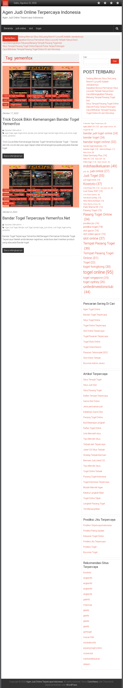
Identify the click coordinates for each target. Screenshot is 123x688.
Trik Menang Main (91, 509)
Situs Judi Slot (90, 385)
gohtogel (87, 632)
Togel (89, 262)
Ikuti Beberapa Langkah (94, 423)
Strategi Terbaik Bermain (94, 455)
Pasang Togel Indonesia (94, 476)
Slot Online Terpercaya (93, 331)
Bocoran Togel (90, 552)
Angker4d (88, 130)
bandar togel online (55, 133)
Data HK (88, 159)
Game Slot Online (91, 401)
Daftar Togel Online (92, 428)
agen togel (9, 133)
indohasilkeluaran (100, 166)
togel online (66, 227)
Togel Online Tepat (91, 498)
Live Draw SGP (93, 191)
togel (38, 28)
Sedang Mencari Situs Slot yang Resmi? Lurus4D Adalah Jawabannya (50, 37)
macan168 (88, 637)
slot (31, 28)
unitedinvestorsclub (98, 289)
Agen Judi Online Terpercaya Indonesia (41, 12)
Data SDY (100, 159)
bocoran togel (90, 149)
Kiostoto (92, 184)
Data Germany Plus (95, 155)
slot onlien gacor (94, 234)
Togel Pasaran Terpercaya (95, 336)
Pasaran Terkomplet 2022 (95, 352)
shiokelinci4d (89, 642)
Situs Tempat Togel (92, 379)
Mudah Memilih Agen (93, 487)
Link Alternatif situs (92, 433)
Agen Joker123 (33, 190)
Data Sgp (89, 162)
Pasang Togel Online (97, 217)
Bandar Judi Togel (25, 227)
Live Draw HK (91, 188)
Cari (85, 57)
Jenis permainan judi (93, 406)
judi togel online (91, 180)
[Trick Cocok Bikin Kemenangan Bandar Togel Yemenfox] (40, 87)
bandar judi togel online (100, 133)
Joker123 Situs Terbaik (94, 449)
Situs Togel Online (91, 320)
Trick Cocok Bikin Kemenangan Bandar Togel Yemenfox (40, 121)
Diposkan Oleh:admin (12, 130)
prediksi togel (93, 226)
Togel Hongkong (43, 199)
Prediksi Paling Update (93, 531)
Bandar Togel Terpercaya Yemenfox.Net (36, 218)
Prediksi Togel (89, 547)
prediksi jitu (91, 223)
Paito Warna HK (93, 207)
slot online (94, 238)
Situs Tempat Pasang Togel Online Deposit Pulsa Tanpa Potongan (33, 46)
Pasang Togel (20, 100)
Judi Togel (8, 100)
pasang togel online (92, 648)
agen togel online (20, 133)
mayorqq (87, 605)
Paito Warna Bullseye (93, 201)
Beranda (8, 28)
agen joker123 (91, 127)
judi (86, 172)
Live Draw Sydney (91, 195)
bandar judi (32, 133)
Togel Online (16, 105)
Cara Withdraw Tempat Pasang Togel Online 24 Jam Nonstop (31, 49)
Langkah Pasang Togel (94, 503)
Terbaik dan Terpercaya (94, 444)
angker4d (87, 578)
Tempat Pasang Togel (37, 100)
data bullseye (107, 149)
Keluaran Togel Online (93, 536)
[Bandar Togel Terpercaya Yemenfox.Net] (40, 186)
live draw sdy (107, 188)
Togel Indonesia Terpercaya (96, 482)
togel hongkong (97, 266)
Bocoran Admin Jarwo (94, 363)
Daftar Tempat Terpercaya (95, 396)
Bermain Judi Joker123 (94, 460)
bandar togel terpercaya (94, 146)
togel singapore (96, 277)
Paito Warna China (91, 204)
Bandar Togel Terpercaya (95, 315)
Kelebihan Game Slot (93, 412)
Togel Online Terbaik (92, 471)
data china (88, 152)
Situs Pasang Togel (92, 390)
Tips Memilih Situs (91, 439)
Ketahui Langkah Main (93, 493)
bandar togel (43, 133)
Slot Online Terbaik (92, 358)
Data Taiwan (104, 162)
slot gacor (91, 230)
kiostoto (87, 572)
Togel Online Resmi (92, 347)
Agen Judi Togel (11, 227)
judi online (21, 28)
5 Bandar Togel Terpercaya (14, 96)
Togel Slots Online (91, 341)
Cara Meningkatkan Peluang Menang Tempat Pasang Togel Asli (32, 43)
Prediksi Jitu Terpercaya (94, 541)
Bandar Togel (51, 96)
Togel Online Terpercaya (94, 325)
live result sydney (92, 198)
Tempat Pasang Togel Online (61, 100)
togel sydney (94, 282)
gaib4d (86, 599)
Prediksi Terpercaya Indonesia (97, 525)
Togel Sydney (9, 203)
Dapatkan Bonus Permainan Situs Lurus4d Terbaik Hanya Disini (48, 40)
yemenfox (11, 136)
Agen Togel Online (35, 96)
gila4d (86, 610)
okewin (86, 664)
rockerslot (88, 653)
